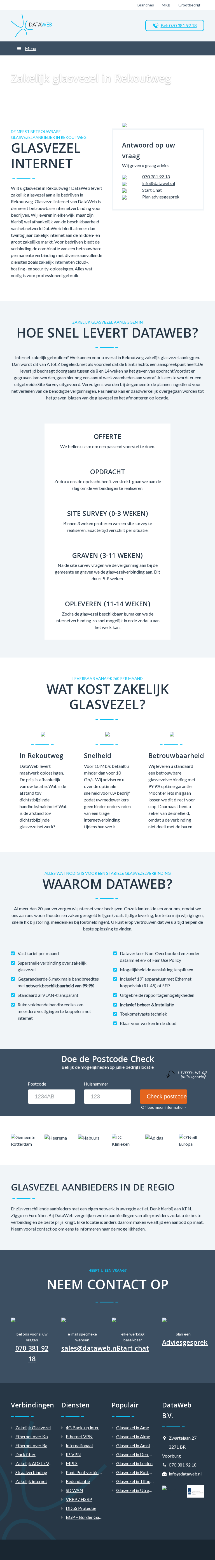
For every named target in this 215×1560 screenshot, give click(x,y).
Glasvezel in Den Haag (137, 1454)
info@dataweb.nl (158, 183)
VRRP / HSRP (79, 1499)
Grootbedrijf (189, 5)
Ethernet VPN (79, 1436)
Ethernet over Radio (34, 1445)
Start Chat (152, 190)
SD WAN (74, 1490)
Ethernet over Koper (34, 1436)
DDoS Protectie (81, 1508)
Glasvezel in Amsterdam (139, 1445)
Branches (145, 5)
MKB (166, 5)
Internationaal (79, 1445)
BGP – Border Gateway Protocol (97, 1517)
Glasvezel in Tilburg (135, 1481)
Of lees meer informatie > (163, 1107)
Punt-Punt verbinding (86, 1472)
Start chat (133, 1349)
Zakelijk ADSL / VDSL (36, 1463)
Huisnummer (96, 1083)
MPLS (72, 1463)
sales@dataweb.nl (89, 1349)
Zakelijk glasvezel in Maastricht (127, 62)
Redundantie (78, 1481)
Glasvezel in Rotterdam (138, 1472)
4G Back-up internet (85, 1427)
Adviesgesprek (183, 1343)
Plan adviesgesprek (160, 196)
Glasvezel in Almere (135, 1436)
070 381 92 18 (156, 176)
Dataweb (19, 62)
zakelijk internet (54, 262)
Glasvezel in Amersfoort (139, 1427)
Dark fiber (25, 1454)
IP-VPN (73, 1454)
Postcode (37, 1083)
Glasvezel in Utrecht (135, 1490)
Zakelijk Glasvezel (45, 62)
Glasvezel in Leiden (134, 1463)
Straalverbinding (31, 1472)
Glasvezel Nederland (82, 62)
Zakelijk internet (31, 1481)
